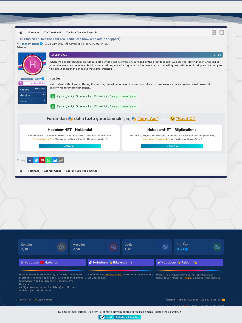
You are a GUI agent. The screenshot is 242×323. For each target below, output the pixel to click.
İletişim (170, 299)
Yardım (181, 299)
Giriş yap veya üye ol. (123, 96)
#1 (219, 55)
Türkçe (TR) (24, 299)
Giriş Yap (173, 145)
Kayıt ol (71, 145)
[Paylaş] (214, 55)
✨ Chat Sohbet (43, 299)
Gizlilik (205, 299)
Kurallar (193, 299)
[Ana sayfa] (21, 32)
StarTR (215, 299)
